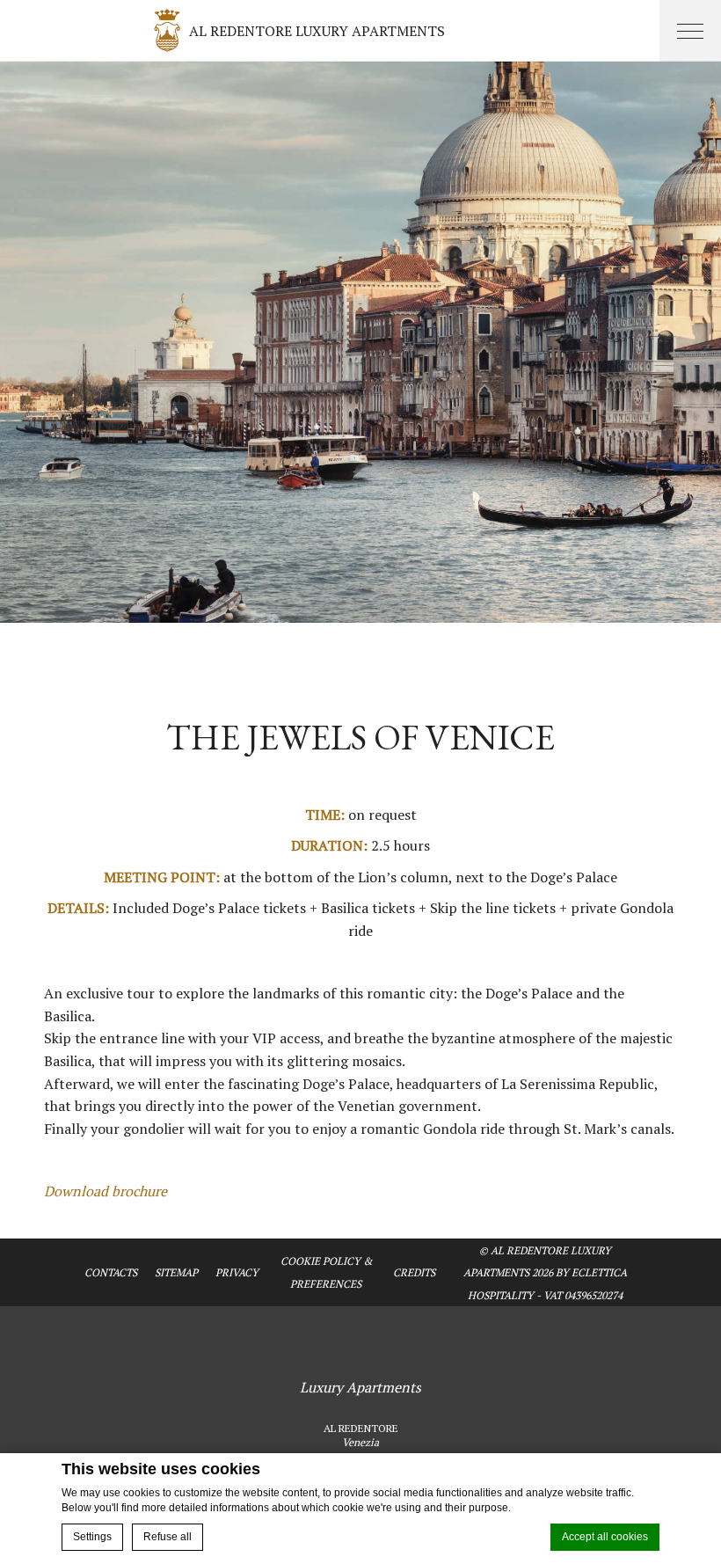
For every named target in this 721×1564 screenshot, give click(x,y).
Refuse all (167, 1537)
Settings (92, 1537)
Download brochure (105, 1191)
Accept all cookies (605, 1537)
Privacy (237, 1272)
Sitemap (176, 1272)
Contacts (110, 1272)
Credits (414, 1272)
